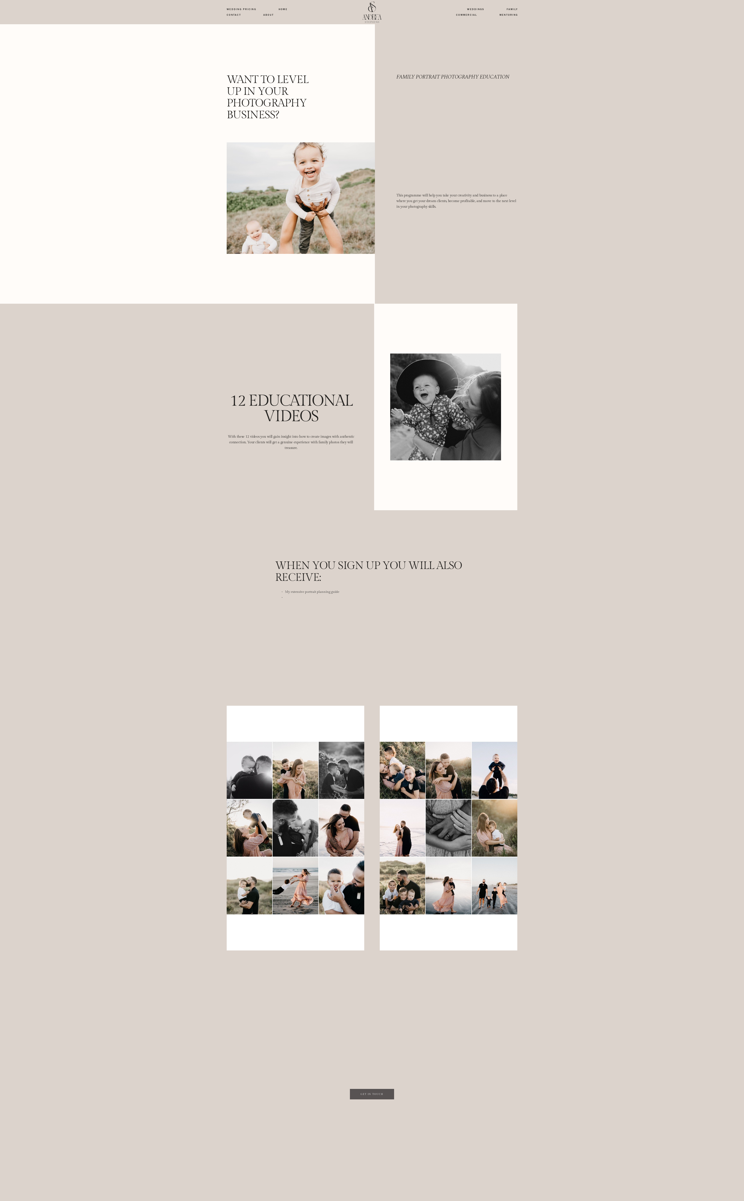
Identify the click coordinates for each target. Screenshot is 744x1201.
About (268, 14)
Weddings (475, 9)
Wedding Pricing (241, 9)
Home (283, 9)
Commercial (466, 14)
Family (512, 9)
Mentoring (508, 14)
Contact (234, 14)
